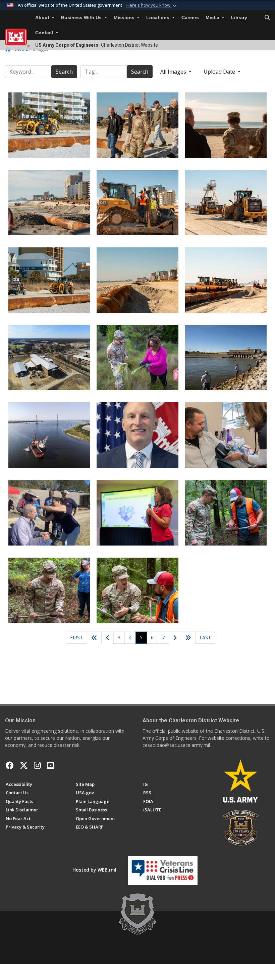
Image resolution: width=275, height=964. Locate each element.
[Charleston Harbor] (49, 435)
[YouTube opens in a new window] (50, 765)
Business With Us (82, 17)
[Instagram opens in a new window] (37, 765)
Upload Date (220, 71)
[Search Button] (267, 18)
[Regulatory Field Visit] (226, 513)
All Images (173, 71)
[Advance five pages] (188, 638)
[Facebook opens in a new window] (10, 765)
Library (239, 17)
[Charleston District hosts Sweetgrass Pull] (137, 358)
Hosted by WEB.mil (94, 870)
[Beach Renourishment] (49, 125)
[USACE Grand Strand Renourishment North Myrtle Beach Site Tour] (226, 280)
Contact (45, 32)
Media (213, 17)
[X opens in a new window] (24, 765)
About (43, 17)
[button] (151, 5)
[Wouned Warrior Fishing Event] (226, 358)
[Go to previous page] (107, 638)
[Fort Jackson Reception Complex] (49, 358)
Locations (158, 17)
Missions (125, 17)
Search (64, 71)
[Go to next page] (175, 638)
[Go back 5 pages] (94, 638)
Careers (190, 17)
